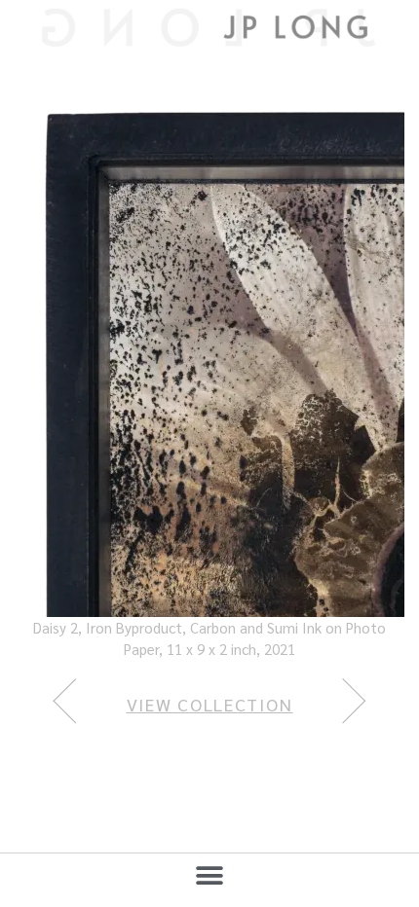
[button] (210, 875)
